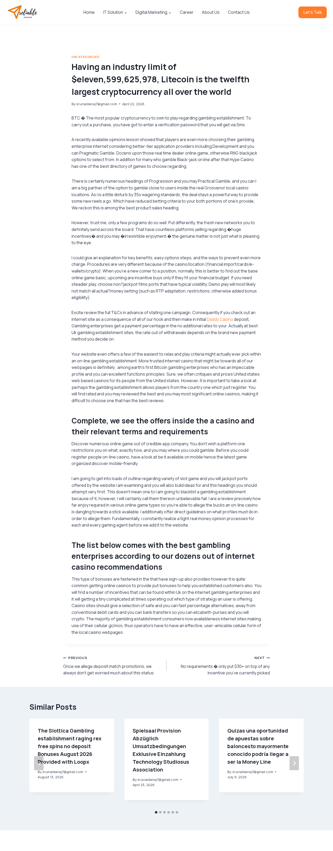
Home (89, 12)
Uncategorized (85, 57)
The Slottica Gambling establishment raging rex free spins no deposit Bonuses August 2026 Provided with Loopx (69, 746)
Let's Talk (312, 12)
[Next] (294, 763)
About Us (211, 12)
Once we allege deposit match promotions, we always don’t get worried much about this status (108, 665)
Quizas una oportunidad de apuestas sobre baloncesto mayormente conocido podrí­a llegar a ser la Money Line (258, 746)
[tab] (156, 812)
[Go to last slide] (38, 763)
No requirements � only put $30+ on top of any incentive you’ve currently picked (225, 665)
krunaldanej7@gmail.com (96, 104)
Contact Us (239, 12)
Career (187, 12)
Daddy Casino (220, 319)
